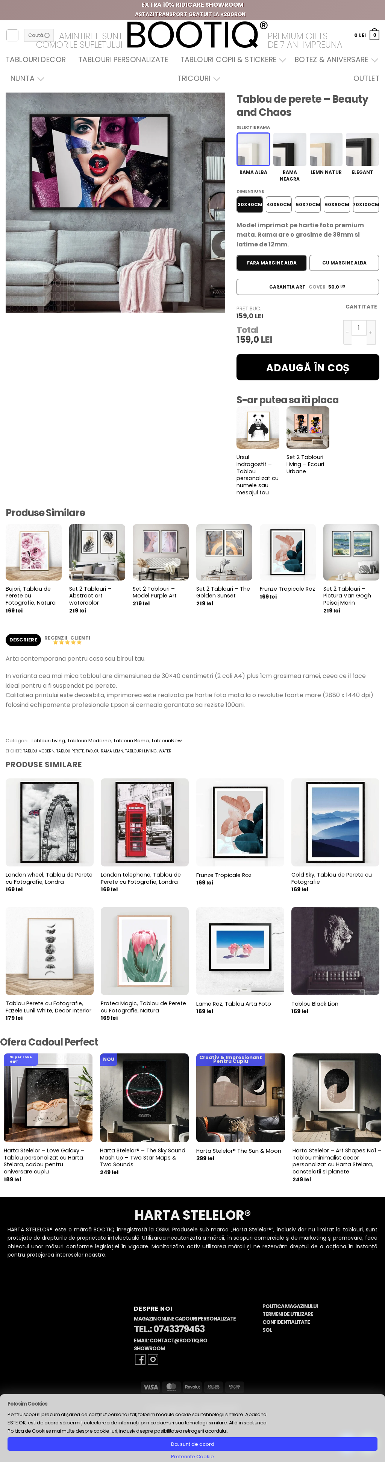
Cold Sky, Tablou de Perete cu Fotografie (331, 878)
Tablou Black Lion (314, 1004)
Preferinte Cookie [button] (192, 1456)
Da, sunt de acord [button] (192, 1444)
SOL (267, 1330)
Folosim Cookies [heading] (27, 1403)
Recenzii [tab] (56, 638)
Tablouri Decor (36, 60)
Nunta (23, 78)
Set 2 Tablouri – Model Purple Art (155, 592)
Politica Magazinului (290, 1306)
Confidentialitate (286, 1322)
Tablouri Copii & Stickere (228, 60)
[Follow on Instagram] (153, 1359)
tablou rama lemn (104, 751)
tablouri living (141, 751)
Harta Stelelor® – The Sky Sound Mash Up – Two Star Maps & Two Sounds (142, 1157)
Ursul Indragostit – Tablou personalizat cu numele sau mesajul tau (257, 475)
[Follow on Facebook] (140, 1359)
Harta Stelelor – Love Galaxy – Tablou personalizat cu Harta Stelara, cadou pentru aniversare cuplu (44, 1161)
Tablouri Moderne (89, 740)
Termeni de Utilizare (287, 1314)
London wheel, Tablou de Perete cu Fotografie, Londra (49, 878)
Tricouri (193, 78)
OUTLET (366, 78)
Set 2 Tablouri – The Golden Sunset (223, 592)
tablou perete (70, 751)
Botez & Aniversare (331, 60)
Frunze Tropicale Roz (287, 589)
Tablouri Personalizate (123, 60)
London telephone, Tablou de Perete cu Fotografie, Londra (141, 878)
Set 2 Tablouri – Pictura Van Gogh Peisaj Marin (347, 595)
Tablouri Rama (131, 740)
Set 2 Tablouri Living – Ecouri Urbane (305, 464)
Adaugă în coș (308, 368)
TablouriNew (166, 740)
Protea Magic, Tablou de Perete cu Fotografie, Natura (143, 1007)
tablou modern (39, 751)
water (165, 751)
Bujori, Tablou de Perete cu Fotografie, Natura (31, 595)
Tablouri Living (48, 740)
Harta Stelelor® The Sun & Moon (238, 1151)
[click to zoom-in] (115, 203)
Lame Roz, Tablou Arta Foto (233, 1004)
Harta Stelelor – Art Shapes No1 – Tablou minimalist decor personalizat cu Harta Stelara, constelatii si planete (337, 1161)
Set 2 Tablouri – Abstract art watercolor (90, 595)
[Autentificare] (12, 35)
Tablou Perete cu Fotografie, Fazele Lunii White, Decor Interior (48, 1007)
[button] (366, 35)
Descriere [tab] (23, 640)
